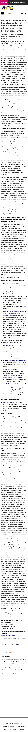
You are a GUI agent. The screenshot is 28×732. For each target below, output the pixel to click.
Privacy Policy (21, 729)
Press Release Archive (16, 723)
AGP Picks (4, 2)
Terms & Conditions (20, 726)
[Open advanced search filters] (22, 13)
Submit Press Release (8, 726)
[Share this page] (26, 13)
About (7, 723)
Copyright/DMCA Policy (9, 729)
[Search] (18, 13)
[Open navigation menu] (2, 13)
